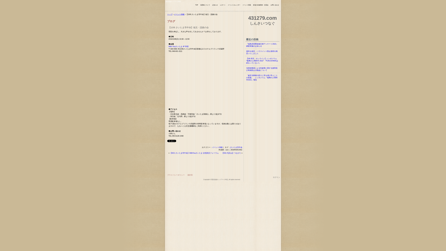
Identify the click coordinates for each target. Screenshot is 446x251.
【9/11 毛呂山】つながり (231, 153)
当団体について (205, 5)
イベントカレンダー (234, 5)
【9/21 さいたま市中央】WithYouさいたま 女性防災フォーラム (194, 153)
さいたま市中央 (236, 147)
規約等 (190, 175)
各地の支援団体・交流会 (260, 5)
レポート (223, 5)
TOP (196, 5)
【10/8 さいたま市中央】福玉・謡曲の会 (188, 27)
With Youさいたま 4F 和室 (179, 46)
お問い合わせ (275, 5)
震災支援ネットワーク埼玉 (179, 6)
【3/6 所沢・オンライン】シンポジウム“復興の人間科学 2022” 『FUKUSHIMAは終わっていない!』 (262, 61)
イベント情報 (247, 5)
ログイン (276, 177)
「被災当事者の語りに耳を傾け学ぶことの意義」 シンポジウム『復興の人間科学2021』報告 (262, 77)
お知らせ (215, 5)
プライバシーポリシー (176, 175)
